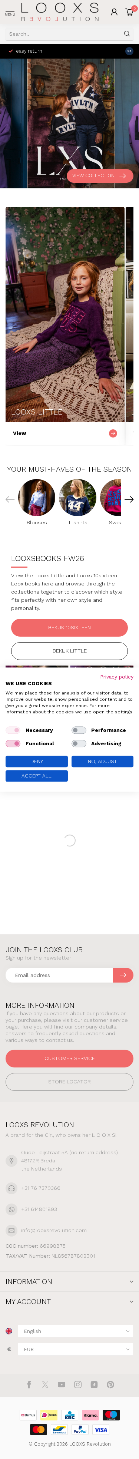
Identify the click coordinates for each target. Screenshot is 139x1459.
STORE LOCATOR (69, 1082)
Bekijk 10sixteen (69, 627)
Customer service (69, 1058)
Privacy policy (116, 677)
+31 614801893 (39, 1209)
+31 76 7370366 (40, 1188)
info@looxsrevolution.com (54, 1230)
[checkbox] (13, 730)
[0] (129, 11)
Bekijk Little (70, 651)
